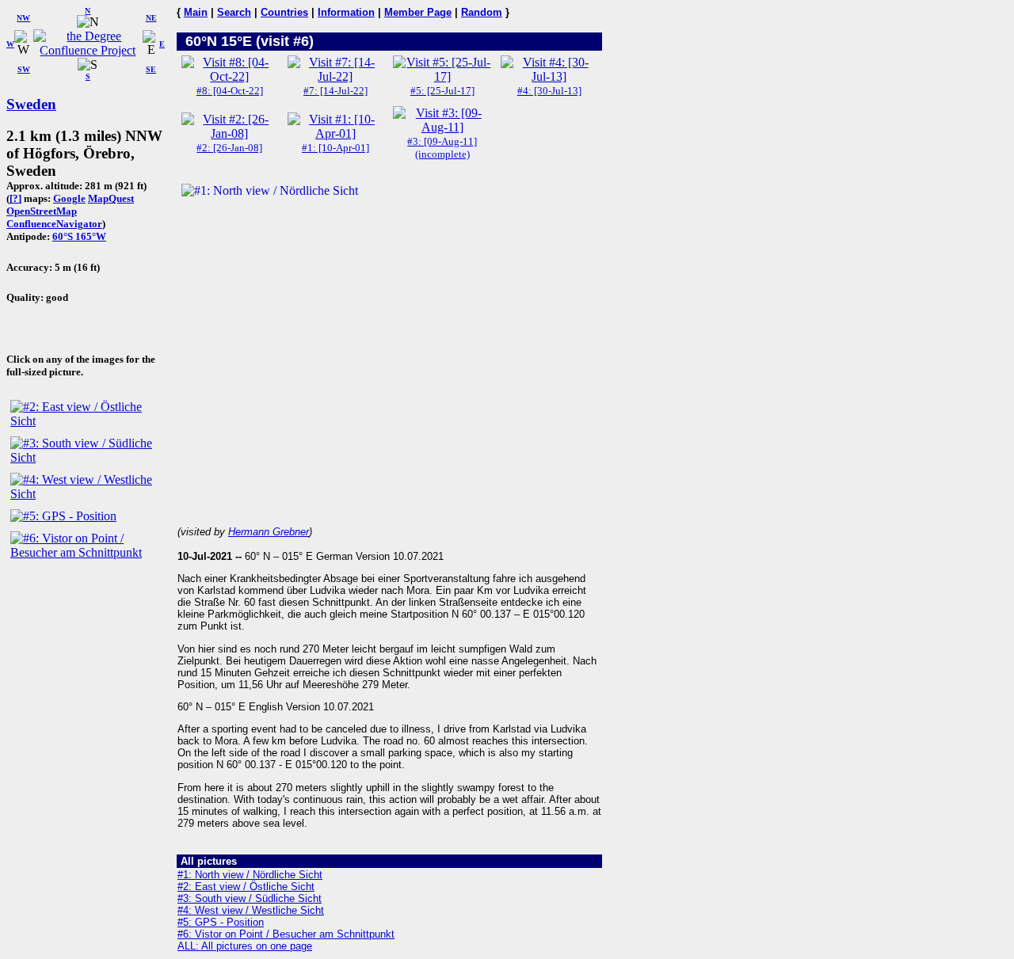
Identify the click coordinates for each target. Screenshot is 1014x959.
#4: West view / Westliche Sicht (250, 910)
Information (346, 12)
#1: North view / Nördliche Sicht (249, 875)
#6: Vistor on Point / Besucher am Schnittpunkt (286, 934)
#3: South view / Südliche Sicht (249, 898)
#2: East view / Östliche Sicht (245, 886)
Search (234, 12)
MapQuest (111, 198)
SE (151, 69)
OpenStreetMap (41, 211)
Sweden (31, 104)
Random (481, 12)
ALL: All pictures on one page (244, 946)
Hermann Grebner (268, 532)
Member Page (418, 12)
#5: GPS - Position (220, 922)
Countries (284, 12)
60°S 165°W (79, 236)
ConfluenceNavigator (54, 224)
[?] (15, 198)
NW (23, 17)
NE (151, 17)
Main (196, 12)
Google (69, 198)
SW (23, 69)
